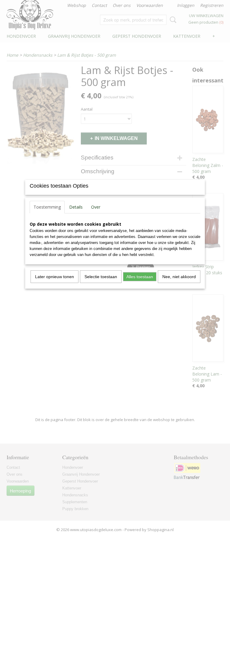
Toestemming (47, 207)
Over (95, 207)
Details (76, 207)
